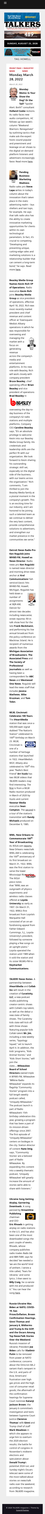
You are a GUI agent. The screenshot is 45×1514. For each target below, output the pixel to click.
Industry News (28, 69)
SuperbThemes (22, 1510)
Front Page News (15, 69)
